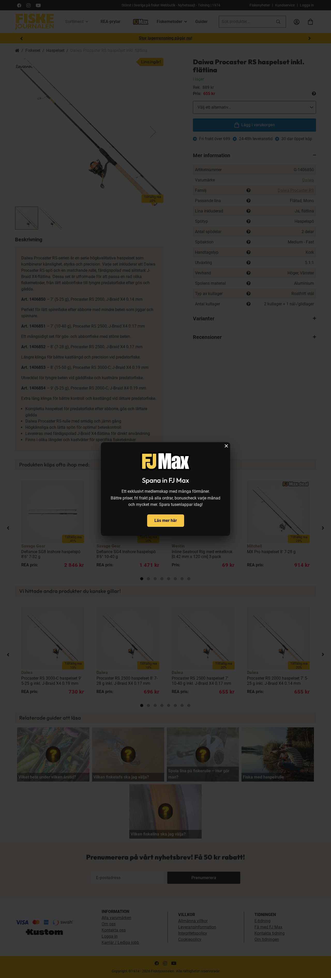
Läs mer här (165, 520)
